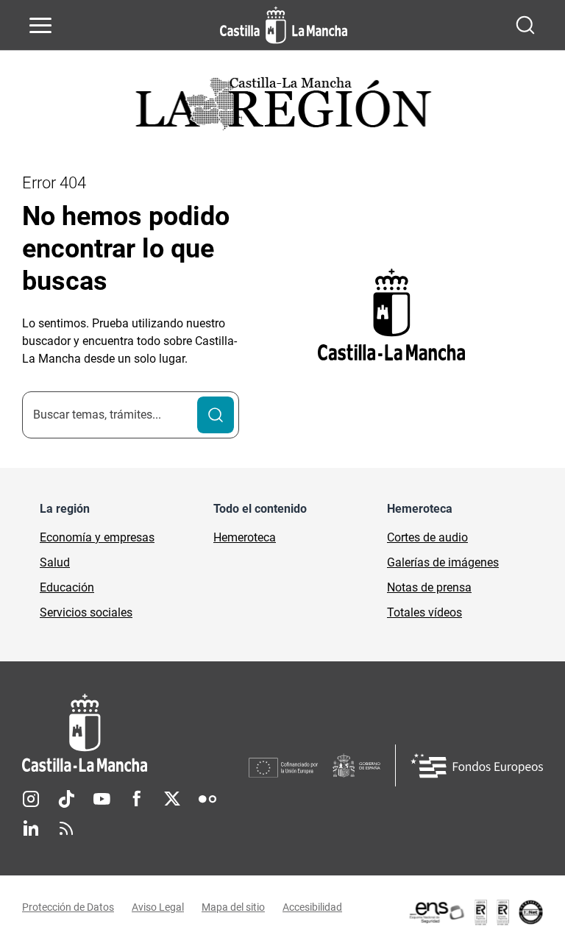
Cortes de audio (427, 537)
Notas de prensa (429, 587)
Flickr (207, 799)
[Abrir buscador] (525, 25)
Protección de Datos (68, 907)
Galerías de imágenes (443, 562)
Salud (55, 562)
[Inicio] (135, 733)
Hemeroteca (244, 537)
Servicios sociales (86, 612)
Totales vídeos (424, 612)
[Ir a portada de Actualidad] (282, 108)
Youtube (101, 799)
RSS (66, 828)
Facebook (136, 799)
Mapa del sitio (233, 907)
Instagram (31, 799)
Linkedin (31, 828)
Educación (67, 587)
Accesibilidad (312, 907)
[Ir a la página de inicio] (283, 25)
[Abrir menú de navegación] (40, 25)
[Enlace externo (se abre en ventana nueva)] (475, 912)
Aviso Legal (158, 907)
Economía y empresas (97, 537)
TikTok (66, 799)
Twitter (172, 799)
